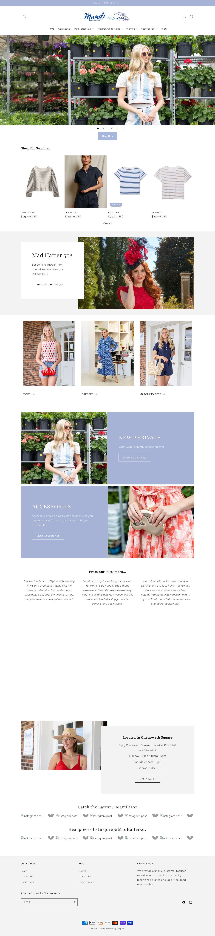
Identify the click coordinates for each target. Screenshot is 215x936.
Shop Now (107, 136)
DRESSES (87, 394)
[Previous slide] (90, 128)
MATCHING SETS (150, 394)
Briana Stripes (28, 212)
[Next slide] (124, 128)
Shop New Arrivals (134, 457)
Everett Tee (113, 212)
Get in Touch (148, 779)
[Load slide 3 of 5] (107, 128)
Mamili (102, 929)
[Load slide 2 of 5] (102, 128)
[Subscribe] (74, 902)
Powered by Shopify (114, 929)
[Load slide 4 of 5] (112, 128)
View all (107, 223)
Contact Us (27, 876)
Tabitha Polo (71, 212)
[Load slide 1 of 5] (98, 128)
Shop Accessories (48, 535)
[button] (24, 16)
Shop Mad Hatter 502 (50, 284)
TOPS (27, 394)
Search (24, 871)
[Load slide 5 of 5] (117, 128)
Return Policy (28, 882)
